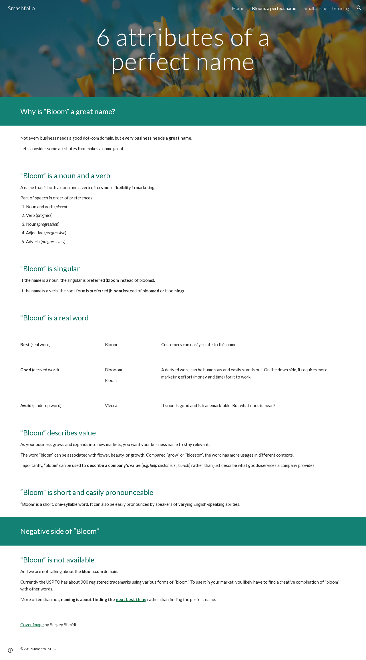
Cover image (32, 624)
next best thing (131, 599)
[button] (359, 8)
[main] (183, 49)
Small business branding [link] (326, 8)
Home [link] (238, 8)
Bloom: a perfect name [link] (274, 8)
